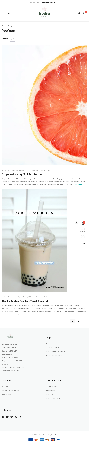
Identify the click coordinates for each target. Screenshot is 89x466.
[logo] (44, 13)
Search (48, 343)
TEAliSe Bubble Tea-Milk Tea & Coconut (25, 301)
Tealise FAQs (49, 394)
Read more (78, 184)
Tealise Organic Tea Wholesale (56, 351)
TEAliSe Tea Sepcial (52, 347)
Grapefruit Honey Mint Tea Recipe (22, 174)
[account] (79, 13)
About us (5, 386)
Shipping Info (50, 390)
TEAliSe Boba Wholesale (53, 356)
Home (4, 26)
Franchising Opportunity (10, 390)
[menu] (3, 13)
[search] (9, 13)
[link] (44, 105)
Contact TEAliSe (51, 386)
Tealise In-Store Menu (53, 398)
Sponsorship (6, 394)
